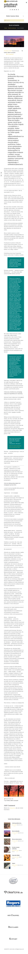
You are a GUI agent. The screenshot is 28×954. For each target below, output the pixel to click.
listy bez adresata (12, 28)
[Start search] (5, 20)
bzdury (5, 52)
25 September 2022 (15, 850)
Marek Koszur (15, 50)
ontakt (13, 939)
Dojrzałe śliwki (16, 855)
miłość (9, 52)
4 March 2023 (14, 824)
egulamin (13, 927)
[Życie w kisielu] (14, 41)
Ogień (13, 863)
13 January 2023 (8, 50)
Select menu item (12, 16)
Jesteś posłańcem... (17, 823)
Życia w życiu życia (17, 839)
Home (5, 28)
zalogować (12, 808)
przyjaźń (13, 52)
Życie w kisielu (15, 831)
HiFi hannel (13, 915)
